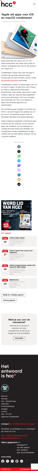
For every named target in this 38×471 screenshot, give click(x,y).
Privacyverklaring (7, 406)
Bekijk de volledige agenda (13, 295)
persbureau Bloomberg (10, 80)
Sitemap (4, 399)
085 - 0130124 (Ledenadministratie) (14, 436)
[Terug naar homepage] (8, 4)
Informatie (5, 404)
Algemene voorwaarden (10, 417)
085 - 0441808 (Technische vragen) (22, 424)
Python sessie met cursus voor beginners (21, 251)
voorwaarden (25, 469)
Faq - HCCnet (6, 414)
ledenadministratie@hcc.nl (11, 438)
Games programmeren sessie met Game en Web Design (22, 266)
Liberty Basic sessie (17, 238)
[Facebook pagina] (2, 461)
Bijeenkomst (14, 280)
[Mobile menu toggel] (34, 4)
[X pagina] (7, 461)
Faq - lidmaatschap (8, 401)
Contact (4, 412)
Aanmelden (19, 338)
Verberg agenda (9, 300)
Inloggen (4, 409)
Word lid (4, 396)
